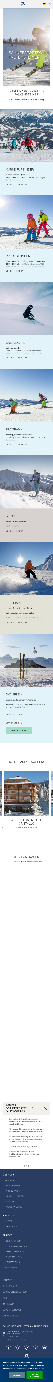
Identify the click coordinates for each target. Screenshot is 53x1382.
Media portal (11, 1227)
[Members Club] (50, 4)
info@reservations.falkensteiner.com (19, 1340)
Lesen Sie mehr (25, 827)
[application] (26, 1370)
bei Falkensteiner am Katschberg (21, 699)
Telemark (14, 603)
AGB (5, 1298)
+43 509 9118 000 (12, 1336)
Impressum (8, 1304)
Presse (8, 1221)
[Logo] (27, 4)
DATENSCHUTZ (10, 1286)
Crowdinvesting (13, 1207)
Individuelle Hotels (15, 1196)
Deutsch (45, 4)
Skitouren (14, 516)
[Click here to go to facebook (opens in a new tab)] (8, 1348)
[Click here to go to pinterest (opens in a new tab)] (35, 1348)
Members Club (12, 1262)
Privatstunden (18, 256)
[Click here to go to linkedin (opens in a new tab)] (26, 1355)
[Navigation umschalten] (3, 4)
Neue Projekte (12, 1186)
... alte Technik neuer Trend (19, 608)
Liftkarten (13, 723)
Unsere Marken (13, 1191)
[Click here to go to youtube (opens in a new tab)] (44, 1348)
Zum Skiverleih (19, 730)
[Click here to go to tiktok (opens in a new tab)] (26, 1348)
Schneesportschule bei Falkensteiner (26, 92)
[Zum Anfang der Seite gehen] (26, 1166)
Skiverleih (14, 694)
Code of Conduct (12, 1310)
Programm (14, 429)
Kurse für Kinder (20, 169)
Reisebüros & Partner (16, 1246)
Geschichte (11, 1180)
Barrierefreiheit (11, 1316)
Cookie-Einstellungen (15, 1292)
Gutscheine (11, 1267)
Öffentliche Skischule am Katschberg (26, 99)
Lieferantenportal (15, 1252)
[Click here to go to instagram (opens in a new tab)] (17, 1348)
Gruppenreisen (13, 1241)
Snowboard (15, 343)
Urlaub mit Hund (13, 1257)
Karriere (9, 1202)
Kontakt (7, 1280)
